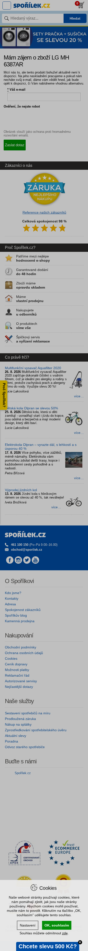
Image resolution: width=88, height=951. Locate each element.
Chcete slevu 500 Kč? (48, 946)
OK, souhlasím (56, 925)
